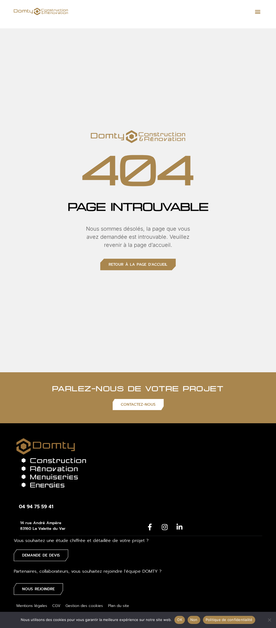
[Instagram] (164, 527)
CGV (56, 606)
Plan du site (118, 606)
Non (194, 619)
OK (179, 619)
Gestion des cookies (84, 606)
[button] (257, 11)
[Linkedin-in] (179, 527)
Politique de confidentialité (229, 619)
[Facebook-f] (150, 527)
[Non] (269, 620)
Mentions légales (31, 606)
